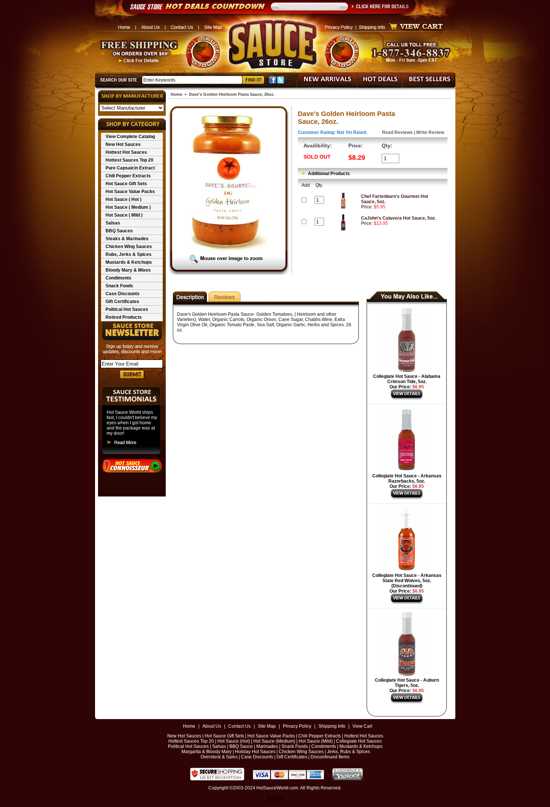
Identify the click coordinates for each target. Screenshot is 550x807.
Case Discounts (123, 293)
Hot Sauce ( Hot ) (123, 199)
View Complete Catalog (130, 136)
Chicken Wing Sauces (129, 246)
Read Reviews (397, 132)
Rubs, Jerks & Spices (129, 254)
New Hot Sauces (123, 144)
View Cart (362, 726)
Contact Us (239, 726)
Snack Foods (119, 285)
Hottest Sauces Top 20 (129, 160)
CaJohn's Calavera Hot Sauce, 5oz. (398, 218)
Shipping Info (331, 726)
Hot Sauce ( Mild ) (124, 215)
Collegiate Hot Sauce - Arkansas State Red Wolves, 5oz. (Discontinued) (406, 581)
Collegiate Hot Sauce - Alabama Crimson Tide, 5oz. (406, 379)
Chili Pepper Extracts (128, 175)
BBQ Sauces (119, 230)
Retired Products (124, 317)
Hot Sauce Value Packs (130, 191)
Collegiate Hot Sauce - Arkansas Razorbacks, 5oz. (406, 478)
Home (176, 94)
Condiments (118, 278)
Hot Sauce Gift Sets (126, 183)
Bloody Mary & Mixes (128, 270)
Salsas (113, 223)
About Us (211, 726)
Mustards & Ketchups (129, 262)
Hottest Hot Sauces (126, 152)
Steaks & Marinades (127, 238)
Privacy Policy (297, 726)
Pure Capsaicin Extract (130, 168)
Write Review (430, 132)
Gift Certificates (122, 301)
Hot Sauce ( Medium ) (128, 207)
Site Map (267, 726)
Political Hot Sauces (127, 309)
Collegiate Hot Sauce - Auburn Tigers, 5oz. (407, 683)
